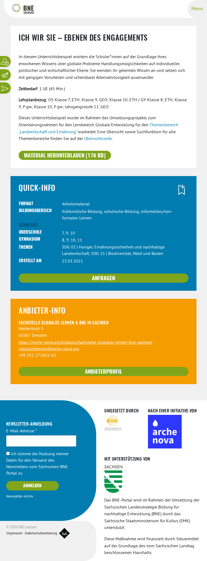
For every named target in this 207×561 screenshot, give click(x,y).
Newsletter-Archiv (19, 497)
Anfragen (103, 278)
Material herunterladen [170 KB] (65, 156)
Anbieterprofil (103, 372)
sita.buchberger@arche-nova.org (49, 349)
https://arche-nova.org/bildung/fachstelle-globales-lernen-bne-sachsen (85, 342)
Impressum (14, 533)
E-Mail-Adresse (21, 431)
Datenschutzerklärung (41, 533)
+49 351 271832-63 (37, 355)
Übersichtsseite (98, 139)
